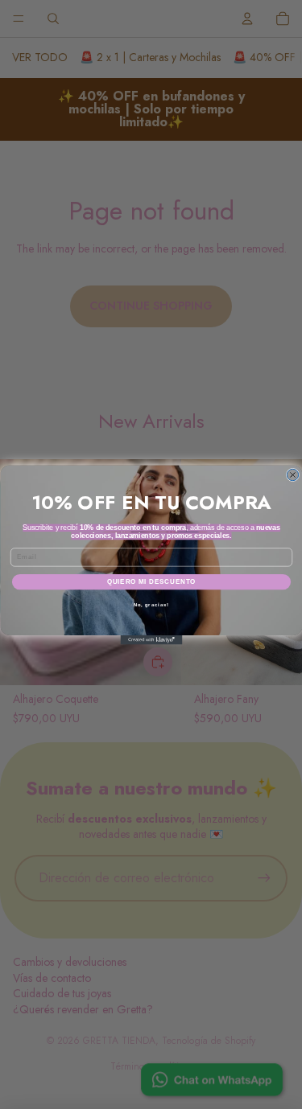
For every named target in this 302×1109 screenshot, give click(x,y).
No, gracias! (151, 604)
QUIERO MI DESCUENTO (150, 581)
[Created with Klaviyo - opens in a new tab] (151, 640)
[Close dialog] (292, 474)
